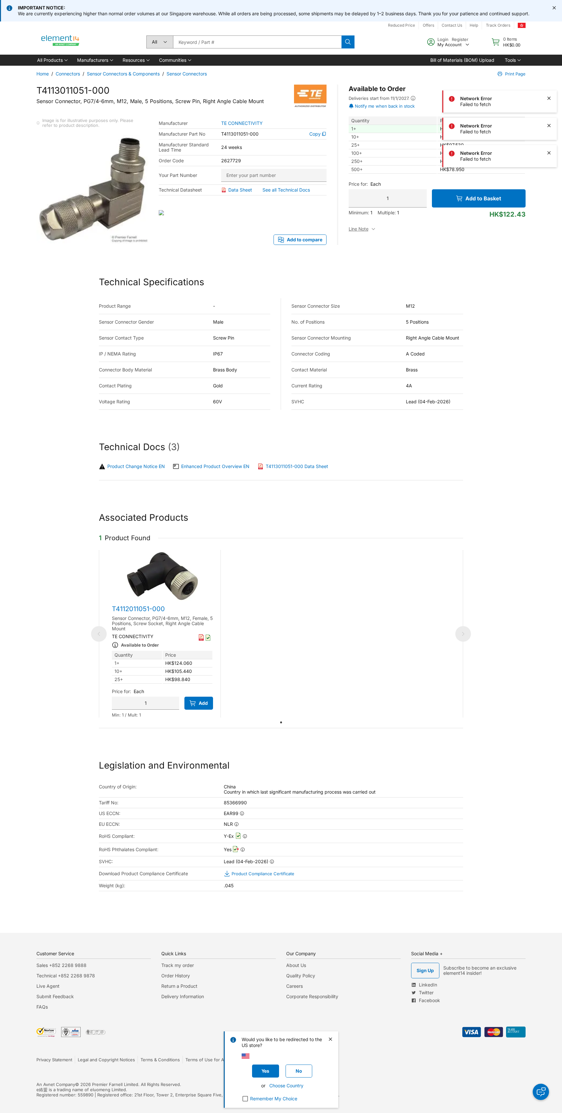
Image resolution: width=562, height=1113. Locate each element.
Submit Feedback (55, 996)
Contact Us (452, 25)
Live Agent (48, 986)
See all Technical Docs (286, 190)
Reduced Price (401, 25)
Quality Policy (300, 975)
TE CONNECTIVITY (242, 123)
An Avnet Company (55, 1084)
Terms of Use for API (206, 1059)
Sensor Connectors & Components (123, 73)
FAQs (42, 1007)
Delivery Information (182, 996)
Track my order (177, 965)
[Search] (348, 41)
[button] (52, 60)
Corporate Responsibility (312, 996)
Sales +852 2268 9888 (61, 965)
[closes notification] (554, 8)
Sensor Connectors (187, 73)
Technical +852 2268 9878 (65, 975)
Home (42, 73)
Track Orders (498, 25)
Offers (428, 25)
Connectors (68, 73)
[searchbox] (257, 41)
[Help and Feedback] (541, 1092)
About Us (296, 965)
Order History (175, 975)
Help (474, 25)
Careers (294, 986)
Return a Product (179, 986)
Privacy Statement (54, 1059)
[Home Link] (60, 42)
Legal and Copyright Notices (106, 1059)
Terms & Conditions (160, 1059)
